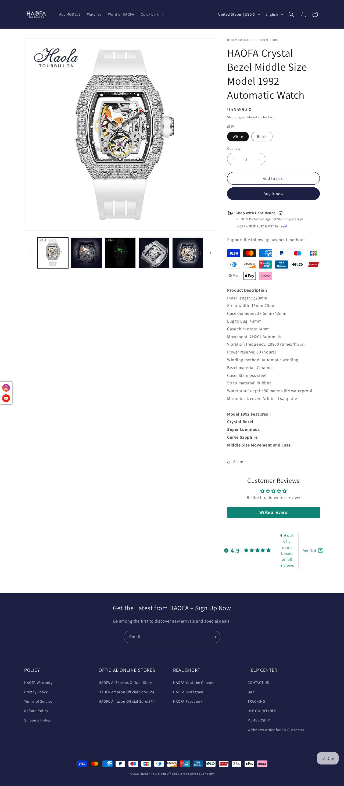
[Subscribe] (214, 637)
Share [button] (238, 461)
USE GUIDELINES (262, 710)
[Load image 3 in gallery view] (86, 252)
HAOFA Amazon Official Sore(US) (126, 691)
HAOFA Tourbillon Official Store (163, 774)
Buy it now (273, 193)
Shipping (234, 117)
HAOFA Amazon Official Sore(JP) (126, 701)
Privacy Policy (36, 691)
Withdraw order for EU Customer (276, 729)
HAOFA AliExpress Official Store (125, 682)
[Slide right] (210, 253)
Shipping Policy (37, 720)
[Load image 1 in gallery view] (52, 252)
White (238, 136)
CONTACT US (258, 682)
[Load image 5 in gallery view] (153, 252)
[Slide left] (30, 253)
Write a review (273, 512)
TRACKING (256, 701)
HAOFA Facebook (187, 701)
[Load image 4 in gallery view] (120, 252)
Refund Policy (36, 710)
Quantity (234, 148)
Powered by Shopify (200, 774)
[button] (152, 14)
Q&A (251, 691)
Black (262, 136)
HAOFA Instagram (188, 691)
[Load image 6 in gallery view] (187, 252)
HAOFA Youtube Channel (194, 682)
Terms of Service (38, 701)
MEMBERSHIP (259, 720)
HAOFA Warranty (38, 682)
